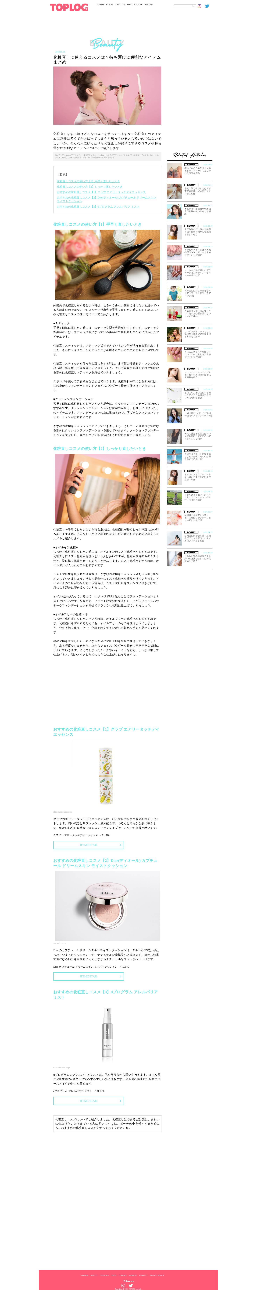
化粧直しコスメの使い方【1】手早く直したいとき (88, 181)
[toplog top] (69, 7)
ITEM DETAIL (89, 845)
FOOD (129, 4)
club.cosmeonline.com (62, 812)
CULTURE (138, 4)
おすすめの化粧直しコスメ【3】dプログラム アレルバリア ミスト (98, 206)
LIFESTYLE (120, 4)
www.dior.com (59, 943)
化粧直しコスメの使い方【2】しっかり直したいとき (90, 186)
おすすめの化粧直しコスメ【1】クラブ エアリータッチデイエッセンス (101, 192)
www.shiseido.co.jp (61, 1067)
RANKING (149, 4)
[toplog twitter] (208, 6)
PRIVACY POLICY (157, 1275)
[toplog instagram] (201, 6)
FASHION (100, 4)
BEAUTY (109, 4)
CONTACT (143, 1275)
